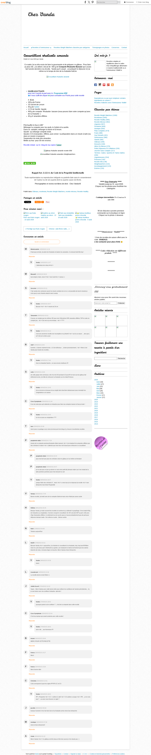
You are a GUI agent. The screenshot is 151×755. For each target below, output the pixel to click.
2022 (96, 406)
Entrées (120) (99, 168)
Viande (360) (98, 139)
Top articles (58, 754)
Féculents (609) (99, 126)
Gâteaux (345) (99, 142)
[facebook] (85, 2)
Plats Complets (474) (101, 131)
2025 (96, 399)
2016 (96, 419)
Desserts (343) (99, 144)
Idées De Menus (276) (102, 146)
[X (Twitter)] (89, 2)
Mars (98, 393)
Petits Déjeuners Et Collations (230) (106, 148)
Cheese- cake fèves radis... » (59, 229)
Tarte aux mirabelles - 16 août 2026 (65, 216)
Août (98, 382)
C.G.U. (85, 754)
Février (99, 395)
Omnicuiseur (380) (100, 137)
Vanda (37, 754)
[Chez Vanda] (99, 65)
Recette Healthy (82, 191)
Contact (124, 47)
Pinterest (104, 84)
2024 (96, 402)
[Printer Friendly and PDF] (30, 164)
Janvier (99, 397)
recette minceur (71, 191)
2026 (96, 380)
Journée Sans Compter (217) (104, 151)
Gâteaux (35, 191)
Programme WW (60, 93)
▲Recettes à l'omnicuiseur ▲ (41, 47)
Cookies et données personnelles (100, 754)
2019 (96, 413)
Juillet (98, 384)
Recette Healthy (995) (102, 120)
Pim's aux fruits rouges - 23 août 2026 (32, 219)
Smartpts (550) (99, 128)
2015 (96, 422)
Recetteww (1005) (100, 117)
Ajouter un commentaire (42, 242)
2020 (96, 411)
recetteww (42, 191)
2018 (96, 415)
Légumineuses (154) (101, 157)
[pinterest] (92, 2)
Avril (98, 391)
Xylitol (36, 107)
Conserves (115, 47)
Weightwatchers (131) (102, 164)
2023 (96, 404)
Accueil (26, 47)
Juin (98, 386)
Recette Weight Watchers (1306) (105, 115)
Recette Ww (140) (100, 162)
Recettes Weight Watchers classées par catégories (72, 47)
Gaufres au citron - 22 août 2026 (48, 216)
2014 (96, 424)
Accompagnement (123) (102, 166)
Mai (98, 388)
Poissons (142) (99, 159)
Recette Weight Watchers (56, 191)
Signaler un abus (76, 754)
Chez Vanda (41, 14)
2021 (96, 408)
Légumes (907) (99, 124)
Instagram (99, 84)
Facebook (95, 84)
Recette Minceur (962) (102, 122)
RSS (112, 84)
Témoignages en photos (100, 47)
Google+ (108, 84)
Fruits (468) (98, 133)
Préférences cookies (118, 754)
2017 (96, 417)
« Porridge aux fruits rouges (35, 229)
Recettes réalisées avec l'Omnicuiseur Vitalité (110, 102)
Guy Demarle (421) (101, 135)
